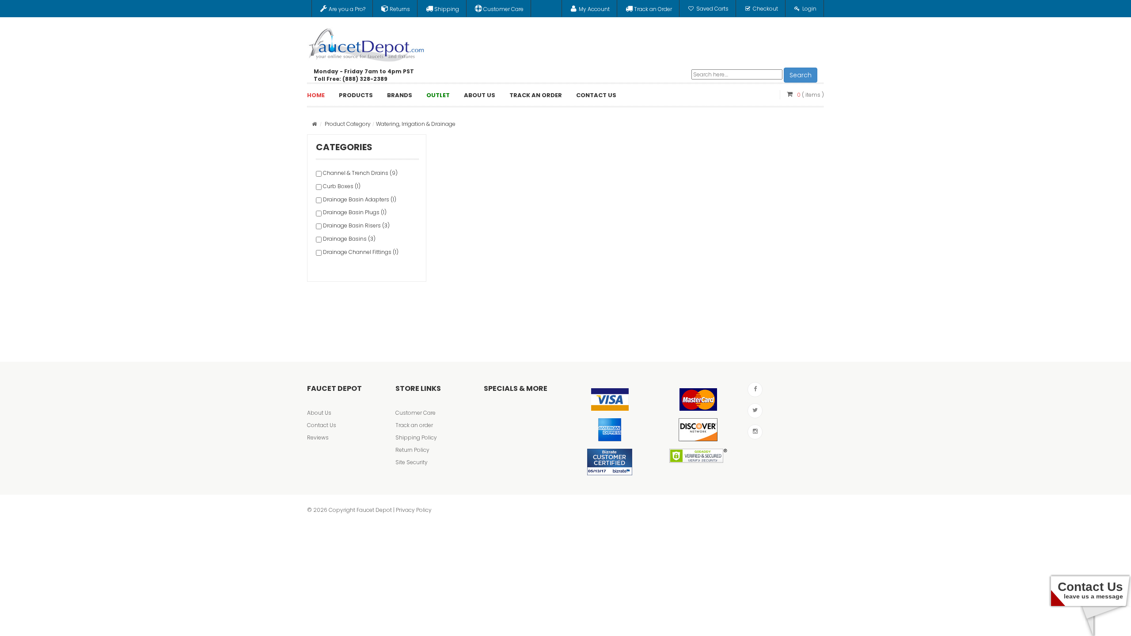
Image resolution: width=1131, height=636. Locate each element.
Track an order (414, 425)
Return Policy (412, 450)
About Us (319, 412)
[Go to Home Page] (314, 124)
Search (800, 75)
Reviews (318, 437)
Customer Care (415, 412)
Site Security (411, 462)
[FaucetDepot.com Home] (366, 43)
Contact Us (321, 425)
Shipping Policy (416, 437)
